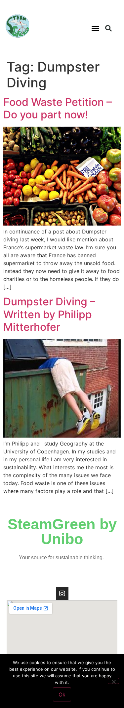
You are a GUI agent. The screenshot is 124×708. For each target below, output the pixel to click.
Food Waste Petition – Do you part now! (57, 108)
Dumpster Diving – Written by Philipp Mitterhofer (49, 314)
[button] (95, 28)
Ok (62, 694)
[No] (113, 681)
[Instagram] (62, 593)
